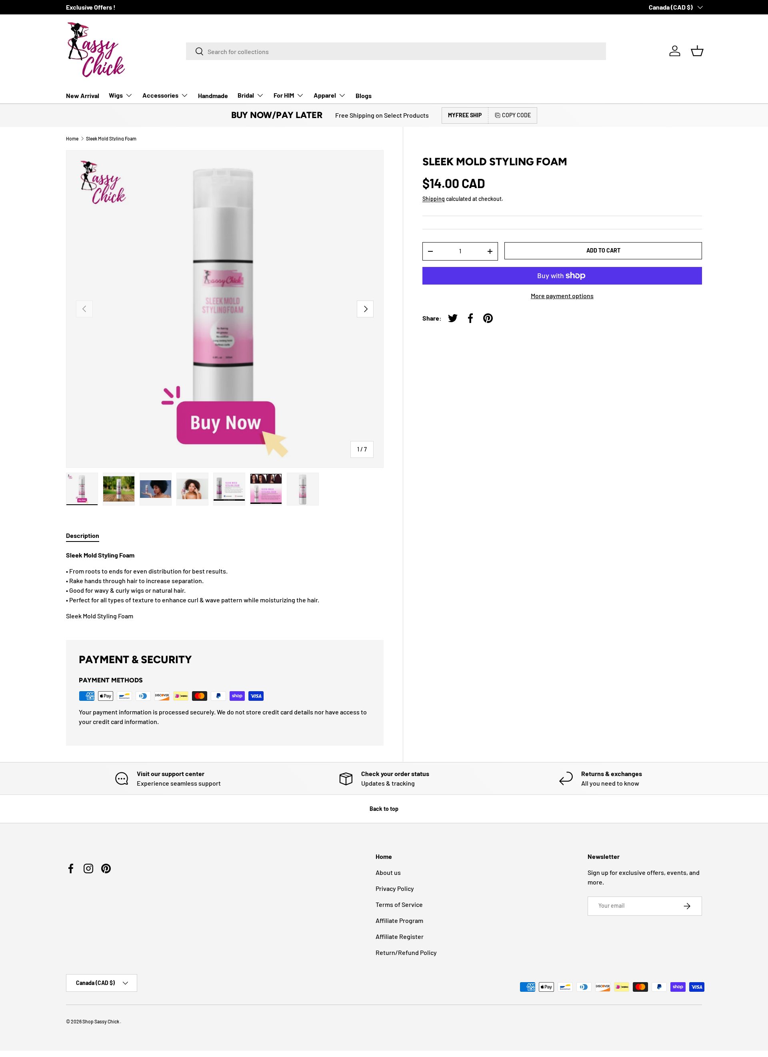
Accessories (160, 95)
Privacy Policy (395, 888)
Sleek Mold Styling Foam (111, 138)
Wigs (116, 95)
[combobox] (396, 51)
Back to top (384, 808)
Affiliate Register (400, 936)
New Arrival (82, 95)
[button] (697, 51)
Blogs (364, 95)
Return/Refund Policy (406, 952)
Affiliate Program (399, 920)
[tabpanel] (225, 585)
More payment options (562, 295)
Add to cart (603, 250)
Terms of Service (399, 904)
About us (388, 872)
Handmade (213, 95)
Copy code (516, 115)
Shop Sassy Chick (101, 1021)
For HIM (284, 95)
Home (72, 138)
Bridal (246, 95)
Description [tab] (82, 535)
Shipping (433, 198)
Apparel (325, 95)
